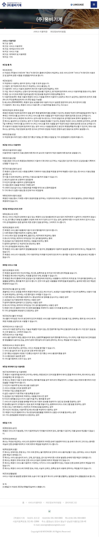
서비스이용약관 (35, 502)
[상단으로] (96, 534)
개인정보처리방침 (53, 502)
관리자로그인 (71, 502)
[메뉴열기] (94, 4)
